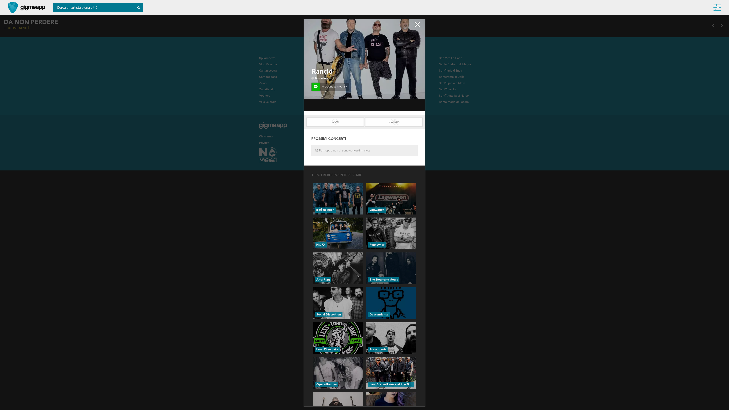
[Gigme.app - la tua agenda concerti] (13, 7)
